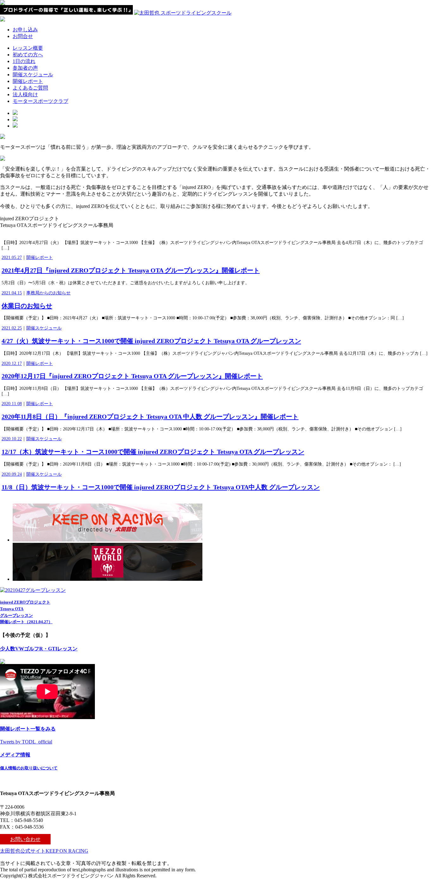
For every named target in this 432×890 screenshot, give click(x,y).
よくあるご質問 (30, 88)
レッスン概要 (28, 48)
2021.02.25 (12, 328)
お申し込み (25, 29)
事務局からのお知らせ (48, 293)
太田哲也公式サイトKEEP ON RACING (44, 851)
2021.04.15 (12, 293)
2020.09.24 (12, 474)
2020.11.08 (12, 403)
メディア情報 (15, 754)
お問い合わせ (25, 839)
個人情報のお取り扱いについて (29, 768)
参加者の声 (25, 68)
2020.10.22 (12, 438)
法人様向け (25, 94)
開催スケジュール (33, 74)
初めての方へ (28, 54)
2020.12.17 (12, 363)
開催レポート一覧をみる (28, 728)
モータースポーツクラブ (40, 101)
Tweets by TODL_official (26, 741)
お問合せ (23, 36)
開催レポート (28, 81)
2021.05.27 (12, 257)
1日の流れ (24, 61)
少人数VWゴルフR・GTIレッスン (38, 648)
